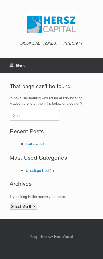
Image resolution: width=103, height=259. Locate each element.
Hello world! (35, 144)
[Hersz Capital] (51, 22)
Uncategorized (37, 170)
